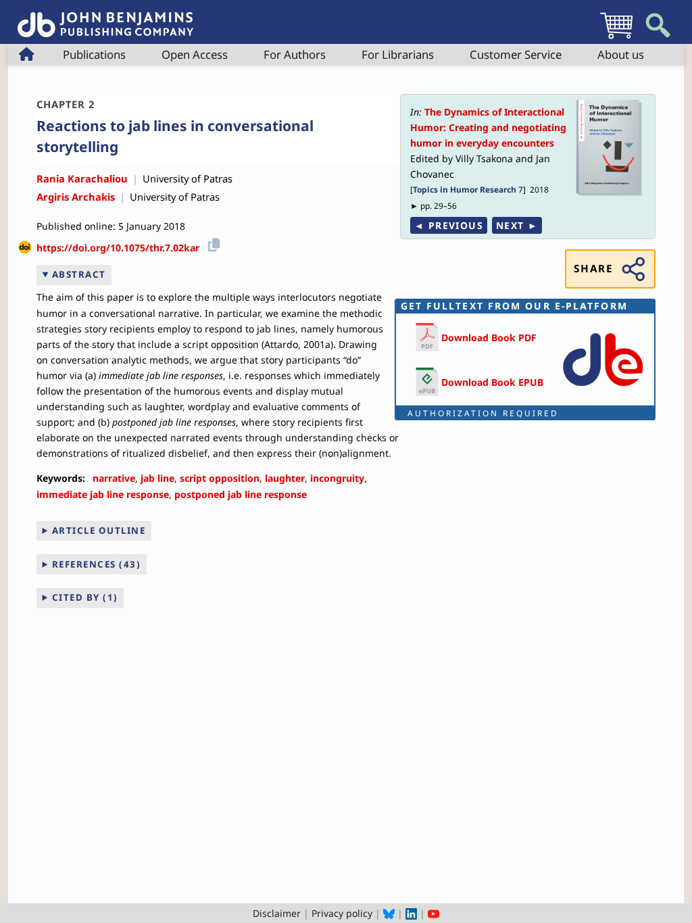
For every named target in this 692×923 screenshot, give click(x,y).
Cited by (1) (85, 597)
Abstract (79, 274)
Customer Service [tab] (516, 54)
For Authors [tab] (295, 54)
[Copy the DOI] (211, 243)
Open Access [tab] (195, 54)
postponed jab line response (240, 494)
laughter (285, 478)
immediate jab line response (102, 494)
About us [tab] (620, 54)
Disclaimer (277, 913)
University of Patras (187, 178)
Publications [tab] (94, 54)
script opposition (220, 478)
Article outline (99, 530)
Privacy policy (342, 913)
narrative (114, 478)
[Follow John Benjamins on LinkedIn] (411, 913)
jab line (157, 478)
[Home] (105, 17)
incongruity (337, 478)
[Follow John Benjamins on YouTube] (433, 913)
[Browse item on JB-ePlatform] (602, 388)
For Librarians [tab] (398, 54)
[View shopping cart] (616, 38)
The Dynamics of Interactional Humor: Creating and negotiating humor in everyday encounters (488, 127)
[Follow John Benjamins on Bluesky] (389, 913)
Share (593, 268)
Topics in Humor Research (464, 189)
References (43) (96, 564)
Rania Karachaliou (82, 178)
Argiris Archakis (75, 196)
